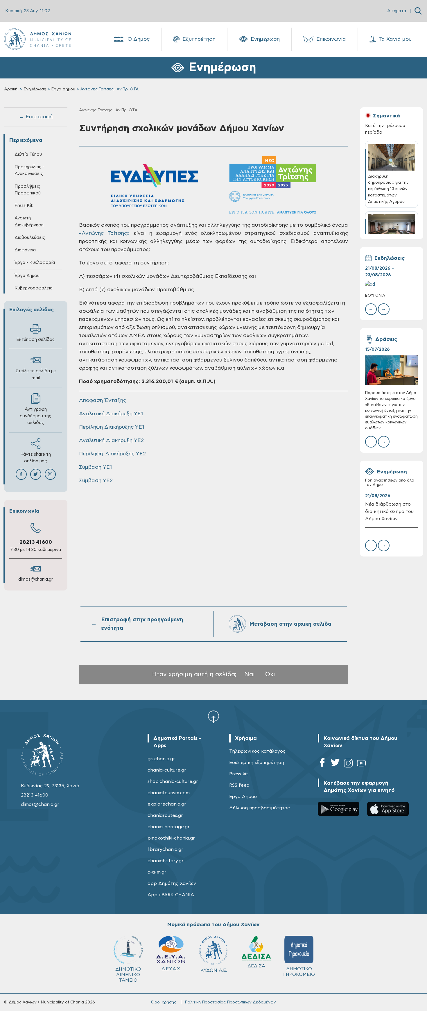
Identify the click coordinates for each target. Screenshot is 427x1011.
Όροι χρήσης (163, 1002)
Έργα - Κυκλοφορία (35, 262)
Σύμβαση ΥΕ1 (95, 467)
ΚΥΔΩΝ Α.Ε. (213, 970)
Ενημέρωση (265, 39)
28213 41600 (35, 542)
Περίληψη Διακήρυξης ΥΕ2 (112, 454)
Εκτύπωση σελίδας (35, 339)
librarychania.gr (165, 849)
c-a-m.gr (157, 872)
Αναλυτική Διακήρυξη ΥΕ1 (111, 413)
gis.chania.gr (161, 758)
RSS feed (239, 785)
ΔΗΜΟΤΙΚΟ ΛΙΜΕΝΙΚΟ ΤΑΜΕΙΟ (128, 975)
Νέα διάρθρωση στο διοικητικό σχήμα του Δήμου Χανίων (389, 511)
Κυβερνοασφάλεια (34, 288)
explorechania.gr (167, 804)
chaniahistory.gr (166, 860)
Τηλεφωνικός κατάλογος (257, 751)
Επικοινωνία (331, 39)
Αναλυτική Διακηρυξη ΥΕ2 (111, 440)
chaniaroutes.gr (165, 815)
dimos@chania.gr (35, 579)
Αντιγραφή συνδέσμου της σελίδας (35, 416)
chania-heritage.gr (169, 826)
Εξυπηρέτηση (199, 39)
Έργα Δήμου (63, 89)
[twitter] (335, 764)
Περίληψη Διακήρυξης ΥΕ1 (111, 427)
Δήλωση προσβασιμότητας (259, 808)
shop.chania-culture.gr (173, 781)
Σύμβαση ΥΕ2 (96, 480)
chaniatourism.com (169, 792)
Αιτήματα (396, 11)
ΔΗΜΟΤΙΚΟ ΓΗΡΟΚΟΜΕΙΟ (299, 972)
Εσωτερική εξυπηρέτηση (256, 762)
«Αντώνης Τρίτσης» (104, 233)
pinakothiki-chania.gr (171, 838)
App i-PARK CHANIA (171, 894)
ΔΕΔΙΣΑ (256, 966)
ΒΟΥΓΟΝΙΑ (375, 296)
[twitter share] (35, 474)
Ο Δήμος (139, 39)
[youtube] (361, 764)
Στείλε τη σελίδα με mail (35, 374)
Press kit (238, 774)
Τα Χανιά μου (395, 39)
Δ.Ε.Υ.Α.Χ (171, 969)
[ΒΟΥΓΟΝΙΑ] (391, 284)
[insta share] (50, 474)
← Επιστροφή (36, 116)
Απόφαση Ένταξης (102, 400)
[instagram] (348, 764)
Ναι (249, 674)
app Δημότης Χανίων (172, 883)
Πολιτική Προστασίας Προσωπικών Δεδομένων (230, 1002)
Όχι (270, 674)
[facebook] (322, 764)
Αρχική (10, 89)
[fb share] (21, 474)
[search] (418, 11)
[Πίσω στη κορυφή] (213, 716)
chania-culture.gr (167, 770)
